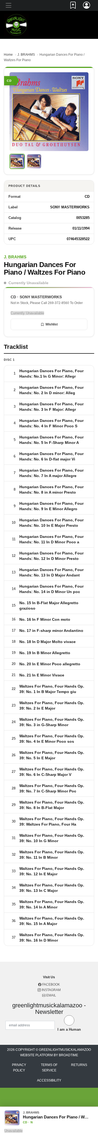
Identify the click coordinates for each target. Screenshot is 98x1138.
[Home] (16, 25)
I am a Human (69, 1029)
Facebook (50, 984)
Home (8, 55)
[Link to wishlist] (73, 6)
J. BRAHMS (26, 55)
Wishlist (51, 324)
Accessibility (49, 1080)
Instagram (51, 990)
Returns (79, 1065)
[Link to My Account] (87, 6)
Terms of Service (49, 1067)
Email (50, 995)
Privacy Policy (19, 1067)
